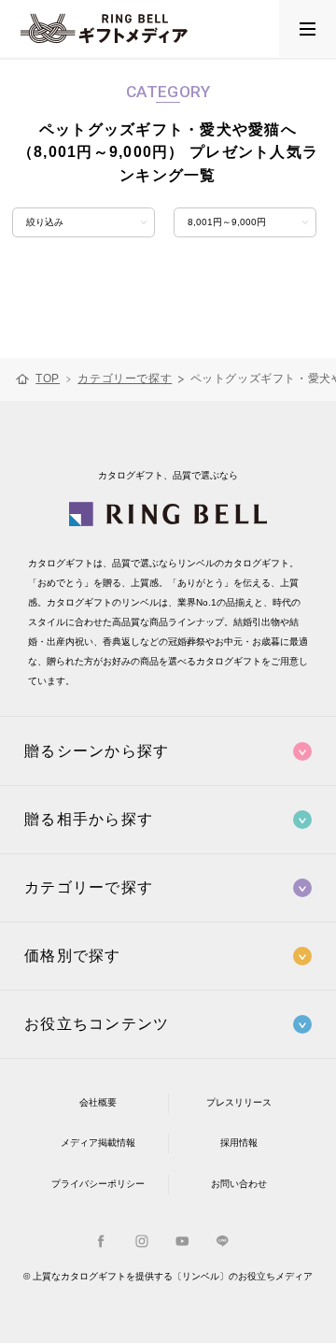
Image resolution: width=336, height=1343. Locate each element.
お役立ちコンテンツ (96, 1024)
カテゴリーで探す (124, 379)
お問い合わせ (239, 1184)
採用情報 (239, 1142)
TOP (47, 379)
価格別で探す (72, 956)
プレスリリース (239, 1102)
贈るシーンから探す (96, 751)
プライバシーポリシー (98, 1184)
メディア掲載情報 (98, 1142)
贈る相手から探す (88, 819)
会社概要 (98, 1102)
